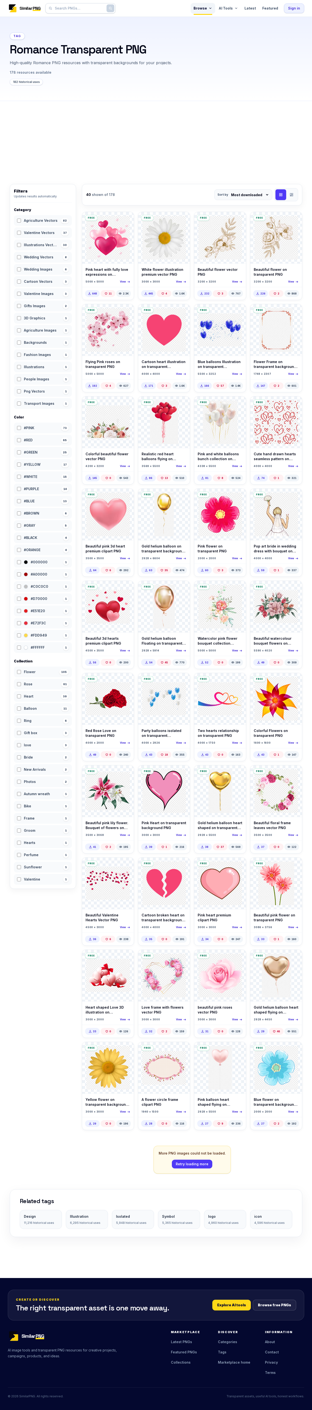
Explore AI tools (231, 1305)
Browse (200, 8)
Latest (250, 8)
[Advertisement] (156, 137)
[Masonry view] (291, 194)
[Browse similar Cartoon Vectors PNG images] (182, 312)
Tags (222, 1352)
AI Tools (226, 8)
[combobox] (79, 8)
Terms (270, 1372)
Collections (181, 1362)
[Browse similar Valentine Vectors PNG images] (126, 219)
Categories (227, 1342)
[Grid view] (280, 194)
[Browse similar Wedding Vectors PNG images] (294, 496)
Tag (17, 36)
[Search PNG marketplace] (110, 8)
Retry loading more (192, 1164)
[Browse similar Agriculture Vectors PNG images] (182, 219)
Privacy (271, 1362)
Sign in (294, 8)
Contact (272, 1352)
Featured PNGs (184, 1352)
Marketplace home (234, 1362)
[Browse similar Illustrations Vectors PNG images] (238, 219)
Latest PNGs (181, 1342)
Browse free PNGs (274, 1305)
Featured (270, 8)
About (270, 1342)
